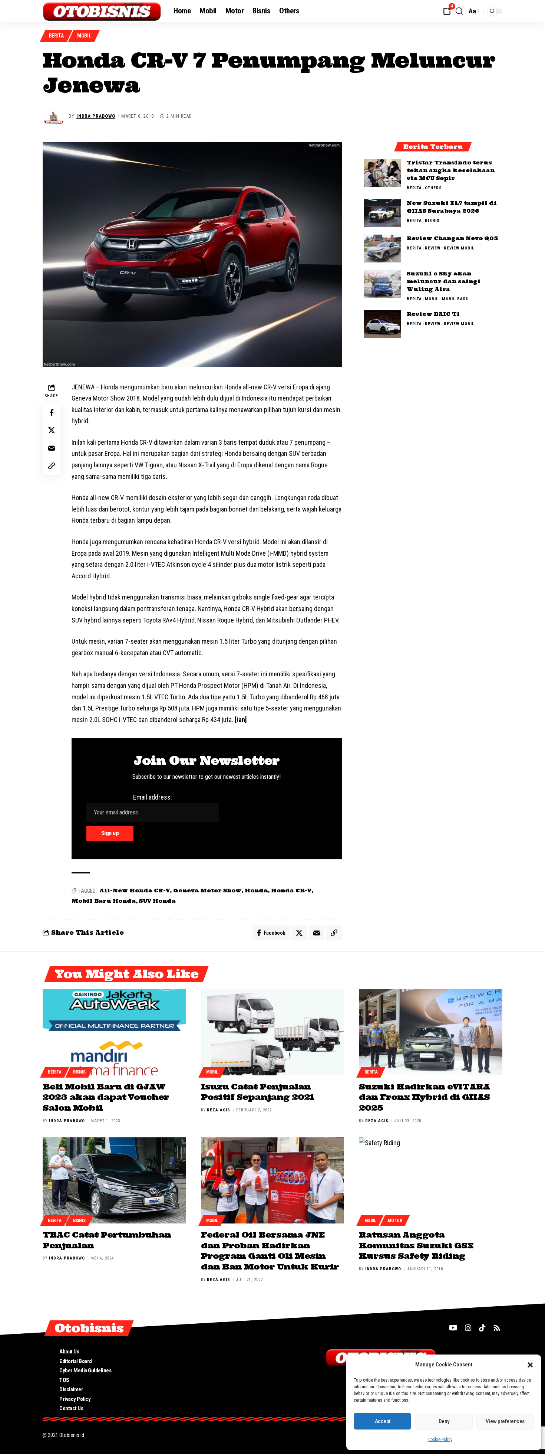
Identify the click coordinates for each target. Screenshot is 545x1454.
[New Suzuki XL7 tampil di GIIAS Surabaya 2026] (382, 213)
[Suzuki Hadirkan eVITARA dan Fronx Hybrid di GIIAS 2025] (430, 1032)
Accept (382, 1421)
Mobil (84, 36)
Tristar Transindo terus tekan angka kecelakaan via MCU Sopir (451, 170)
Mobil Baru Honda (104, 901)
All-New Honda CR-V (134, 890)
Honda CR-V (291, 890)
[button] (530, 1365)
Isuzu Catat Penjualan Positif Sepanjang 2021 (257, 1091)
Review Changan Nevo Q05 (452, 238)
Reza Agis (218, 1110)
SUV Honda (157, 901)
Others (433, 188)
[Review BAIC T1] (382, 324)
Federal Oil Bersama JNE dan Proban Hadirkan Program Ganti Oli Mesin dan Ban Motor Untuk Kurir (270, 1250)
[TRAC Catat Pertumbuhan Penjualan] (114, 1180)
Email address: (152, 797)
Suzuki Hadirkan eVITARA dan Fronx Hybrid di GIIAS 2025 (424, 1097)
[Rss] (496, 1327)
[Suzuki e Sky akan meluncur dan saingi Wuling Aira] (382, 284)
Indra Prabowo (95, 116)
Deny (444, 1421)
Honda (256, 890)
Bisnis (432, 220)
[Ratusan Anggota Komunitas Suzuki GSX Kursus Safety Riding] (430, 1180)
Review (432, 248)
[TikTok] (482, 1327)
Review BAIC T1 (433, 314)
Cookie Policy (440, 1439)
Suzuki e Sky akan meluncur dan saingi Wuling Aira (443, 281)
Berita (56, 36)
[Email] (51, 448)
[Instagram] (468, 1327)
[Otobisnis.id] (102, 11)
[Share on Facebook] (51, 412)
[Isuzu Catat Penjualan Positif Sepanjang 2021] (272, 1032)
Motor (395, 1220)
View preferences (505, 1421)
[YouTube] (453, 1327)
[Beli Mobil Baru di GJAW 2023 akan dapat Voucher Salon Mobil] (114, 1032)
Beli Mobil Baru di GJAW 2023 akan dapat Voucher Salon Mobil (106, 1097)
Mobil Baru (455, 299)
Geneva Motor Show (207, 890)
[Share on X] (51, 430)
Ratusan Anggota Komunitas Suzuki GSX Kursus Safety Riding (416, 1245)
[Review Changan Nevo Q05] (382, 248)
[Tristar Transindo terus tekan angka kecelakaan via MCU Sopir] (382, 173)
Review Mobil (459, 248)
